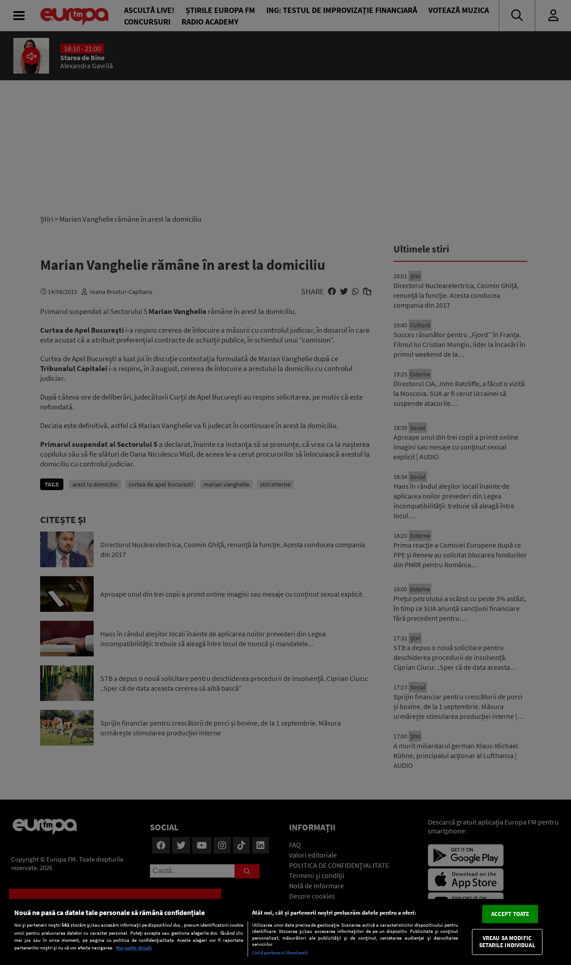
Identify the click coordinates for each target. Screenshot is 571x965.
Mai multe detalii (134, 947)
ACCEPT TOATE (510, 914)
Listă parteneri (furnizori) (280, 952)
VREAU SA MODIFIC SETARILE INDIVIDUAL (507, 942)
